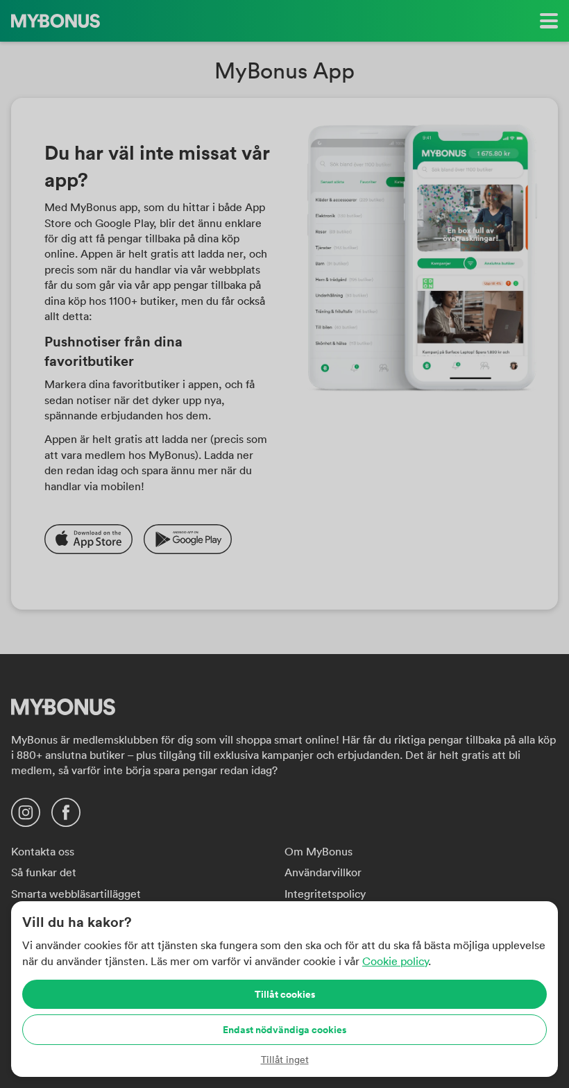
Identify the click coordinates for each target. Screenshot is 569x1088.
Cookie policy (395, 961)
